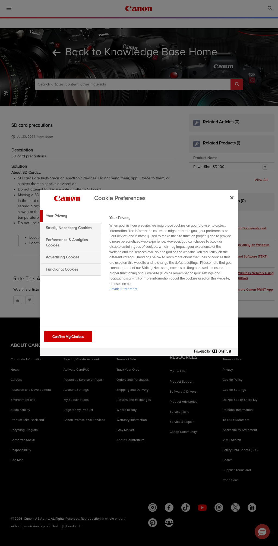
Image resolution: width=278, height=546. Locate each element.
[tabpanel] (171, 255)
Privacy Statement (123, 289)
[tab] (70, 216)
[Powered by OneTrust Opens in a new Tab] (214, 352)
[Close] (232, 198)
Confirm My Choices (68, 337)
